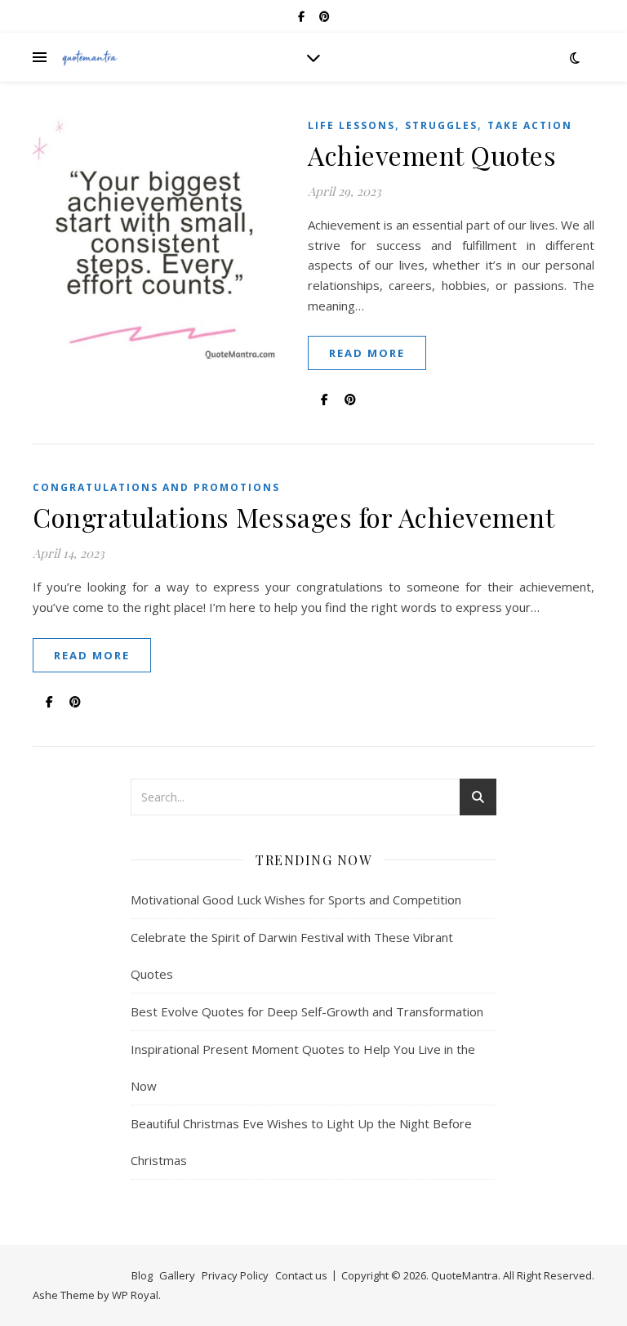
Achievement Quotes (432, 154)
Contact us (301, 1275)
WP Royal (135, 1295)
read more (367, 353)
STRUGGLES (441, 125)
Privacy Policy (235, 1275)
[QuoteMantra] (89, 57)
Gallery (177, 1275)
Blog (142, 1275)
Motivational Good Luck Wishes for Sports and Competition (296, 899)
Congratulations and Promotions (156, 487)
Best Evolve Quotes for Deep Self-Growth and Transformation (307, 1011)
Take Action (529, 125)
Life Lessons (351, 125)
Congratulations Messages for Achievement (293, 516)
